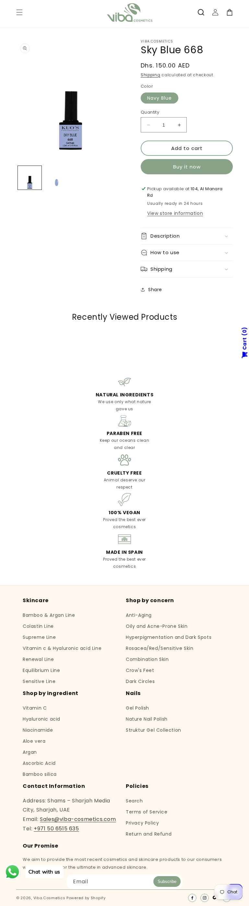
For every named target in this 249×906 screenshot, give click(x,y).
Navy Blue (159, 98)
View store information (175, 213)
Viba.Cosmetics (49, 897)
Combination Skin (147, 659)
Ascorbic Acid (39, 763)
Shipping (150, 75)
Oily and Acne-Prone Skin (156, 626)
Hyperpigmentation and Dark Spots (168, 637)
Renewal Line (38, 659)
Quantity (150, 112)
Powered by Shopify (86, 897)
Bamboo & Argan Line (49, 615)
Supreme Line (39, 637)
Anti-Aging (139, 615)
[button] (19, 12)
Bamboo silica (40, 774)
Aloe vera (34, 741)
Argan (30, 752)
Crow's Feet (140, 670)
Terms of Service (147, 812)
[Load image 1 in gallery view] (30, 178)
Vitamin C (35, 708)
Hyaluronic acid (41, 719)
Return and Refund (149, 834)
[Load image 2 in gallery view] (56, 178)
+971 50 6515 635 (56, 828)
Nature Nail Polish (147, 719)
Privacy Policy (142, 823)
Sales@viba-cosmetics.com (78, 819)
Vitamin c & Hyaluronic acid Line (62, 648)
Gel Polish (137, 708)
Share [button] (155, 289)
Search (134, 801)
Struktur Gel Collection (153, 730)
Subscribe (167, 881)
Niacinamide (38, 730)
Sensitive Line (39, 681)
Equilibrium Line (41, 670)
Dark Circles (140, 681)
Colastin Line (38, 626)
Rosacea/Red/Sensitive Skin (160, 648)
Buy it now (187, 166)
